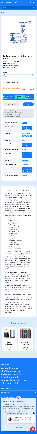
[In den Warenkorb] (28, 104)
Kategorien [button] (5, 388)
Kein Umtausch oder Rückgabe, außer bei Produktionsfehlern (26, 154)
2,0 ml (23, 149)
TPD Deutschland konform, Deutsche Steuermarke (27, 128)
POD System (25, 160)
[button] (30, 2)
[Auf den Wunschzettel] (30, 22)
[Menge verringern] (5, 104)
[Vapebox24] (11, 2)
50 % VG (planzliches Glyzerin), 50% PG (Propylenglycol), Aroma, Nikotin (26, 169)
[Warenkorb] (34, 2)
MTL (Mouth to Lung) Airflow (26, 136)
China (23, 140)
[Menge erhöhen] (18, 104)
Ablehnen (19, 427)
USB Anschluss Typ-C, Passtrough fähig (26, 144)
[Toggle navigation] (2, 2)
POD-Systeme (14, 65)
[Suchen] (34, 7)
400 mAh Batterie (26, 164)
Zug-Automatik (25, 133)
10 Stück (24, 122)
